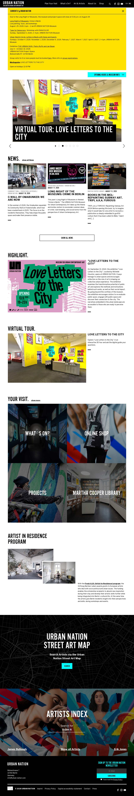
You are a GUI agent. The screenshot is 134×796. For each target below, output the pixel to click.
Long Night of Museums (19, 21)
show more (35, 400)
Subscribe (112, 776)
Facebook (115, 4)
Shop (101, 4)
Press (94, 789)
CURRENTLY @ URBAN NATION (20, 11)
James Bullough (17, 749)
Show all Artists (70, 749)
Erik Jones (120, 749)
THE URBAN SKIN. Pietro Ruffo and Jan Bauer (36, 46)
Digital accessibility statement (70, 789)
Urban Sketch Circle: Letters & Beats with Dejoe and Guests (33, 37)
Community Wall (13, 191)
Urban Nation (12, 193)
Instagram (118, 4)
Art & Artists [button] (79, 4)
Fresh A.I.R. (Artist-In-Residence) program (102, 583)
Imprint (40, 789)
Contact (87, 789)
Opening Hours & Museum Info (107, 74)
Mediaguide (15, 62)
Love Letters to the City (106, 334)
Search (67, 666)
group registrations (70, 58)
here (50, 58)
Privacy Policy (117, 779)
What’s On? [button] (65, 4)
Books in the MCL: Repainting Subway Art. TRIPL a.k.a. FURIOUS (105, 198)
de (130, 3)
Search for (67, 726)
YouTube (122, 4)
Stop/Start (56, 146)
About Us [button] (92, 4)
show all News (28, 160)
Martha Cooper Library (96, 191)
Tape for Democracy (18, 30)
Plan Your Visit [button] (51, 4)
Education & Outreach (28, 191)
